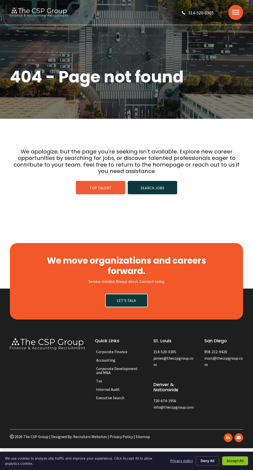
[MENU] (235, 12)
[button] (197, 12)
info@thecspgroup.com (173, 407)
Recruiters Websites (90, 436)
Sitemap (143, 436)
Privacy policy (181, 461)
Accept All (235, 461)
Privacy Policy (121, 436)
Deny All (207, 461)
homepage (168, 165)
